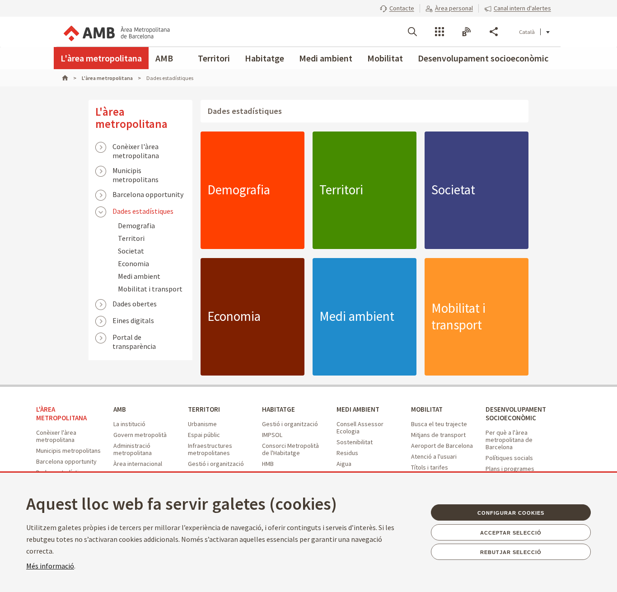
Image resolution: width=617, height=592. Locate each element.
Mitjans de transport (438, 435)
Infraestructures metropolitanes (210, 449)
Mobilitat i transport (150, 288)
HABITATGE (278, 409)
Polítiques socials (509, 458)
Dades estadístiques (142, 211)
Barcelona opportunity (147, 194)
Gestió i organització (216, 464)
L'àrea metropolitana (101, 58)
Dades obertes (134, 303)
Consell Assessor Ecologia (360, 427)
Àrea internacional (137, 464)
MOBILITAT (427, 409)
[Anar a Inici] (69, 78)
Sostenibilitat (355, 442)
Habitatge (264, 58)
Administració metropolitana (132, 449)
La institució (129, 424)
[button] (397, 8)
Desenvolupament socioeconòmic (483, 58)
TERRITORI (204, 409)
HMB (268, 464)
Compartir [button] (493, 32)
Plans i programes (510, 469)
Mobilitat (385, 58)
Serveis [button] (439, 32)
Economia (133, 263)
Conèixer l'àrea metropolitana (135, 147)
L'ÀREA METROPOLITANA (61, 413)
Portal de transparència (134, 338)
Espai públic (204, 435)
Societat (131, 250)
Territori (214, 58)
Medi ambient (325, 58)
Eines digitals (133, 320)
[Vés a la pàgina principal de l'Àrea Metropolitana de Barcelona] (116, 31)
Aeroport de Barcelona (442, 446)
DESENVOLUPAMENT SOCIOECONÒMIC (516, 413)
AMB (164, 58)
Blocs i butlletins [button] (466, 32)
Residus (347, 453)
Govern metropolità (140, 435)
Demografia (136, 225)
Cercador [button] (412, 32)
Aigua (344, 464)
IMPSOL (272, 435)
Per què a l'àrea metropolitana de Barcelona (509, 439)
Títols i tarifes (429, 467)
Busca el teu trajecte (439, 424)
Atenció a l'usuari (434, 456)
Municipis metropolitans (135, 171)
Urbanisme (202, 424)
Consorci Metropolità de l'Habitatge (290, 449)
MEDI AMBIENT (358, 409)
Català (527, 31)
